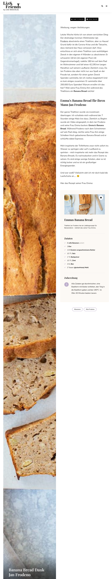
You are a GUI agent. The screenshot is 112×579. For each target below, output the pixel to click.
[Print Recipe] (101, 197)
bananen (78, 309)
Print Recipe (92, 19)
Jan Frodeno (90, 309)
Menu (106, 6)
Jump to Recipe (78, 19)
